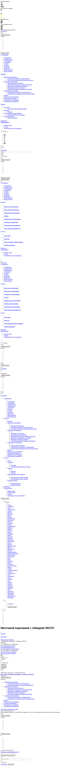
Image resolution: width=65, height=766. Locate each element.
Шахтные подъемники (10, 77)
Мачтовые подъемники (11, 81)
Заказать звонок (5, 35)
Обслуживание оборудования (12, 113)
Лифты (6, 95)
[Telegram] (4, 137)
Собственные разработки (11, 101)
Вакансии (7, 66)
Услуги (3, 104)
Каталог (3, 74)
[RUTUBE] (5, 136)
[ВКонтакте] (4, 134)
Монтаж (6, 110)
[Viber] (4, 140)
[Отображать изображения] (2, 21)
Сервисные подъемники (11, 90)
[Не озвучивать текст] (1, 28)
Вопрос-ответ (8, 125)
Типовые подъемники (10, 98)
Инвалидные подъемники (11, 97)
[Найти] (2, 154)
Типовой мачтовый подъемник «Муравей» (19, 89)
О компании (4, 55)
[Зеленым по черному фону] (1, 17)
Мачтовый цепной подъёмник (16, 87)
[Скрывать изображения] (1, 23)
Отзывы (6, 65)
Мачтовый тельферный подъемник (17, 86)
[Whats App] (4, 143)
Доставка (7, 107)
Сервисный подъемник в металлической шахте (21, 94)
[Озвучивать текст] (2, 26)
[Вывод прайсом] (3, 656)
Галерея (6, 63)
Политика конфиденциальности (10, 752)
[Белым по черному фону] (1, 12)
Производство (8, 59)
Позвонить (4, 764)
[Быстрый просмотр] (2, 670)
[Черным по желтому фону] (1, 16)
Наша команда (8, 71)
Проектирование (9, 116)
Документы (7, 62)
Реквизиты (7, 68)
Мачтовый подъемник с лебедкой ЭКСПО (19, 84)
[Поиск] (2, 147)
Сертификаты (8, 60)
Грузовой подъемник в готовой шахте (18, 78)
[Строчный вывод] (2, 656)
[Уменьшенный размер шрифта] (1, 3)
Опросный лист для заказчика (12, 128)
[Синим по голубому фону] (1, 14)
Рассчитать (11, 764)
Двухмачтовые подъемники (15, 83)
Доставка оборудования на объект (17, 108)
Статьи (6, 126)
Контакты (4, 121)
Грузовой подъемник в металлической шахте (20, 80)
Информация (5, 122)
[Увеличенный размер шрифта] (2, 7)
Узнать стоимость (5, 677)
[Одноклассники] (4, 139)
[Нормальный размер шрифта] (2, 4)
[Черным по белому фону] (1, 10)
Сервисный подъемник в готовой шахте (19, 92)
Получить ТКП (5, 53)
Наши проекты (8, 69)
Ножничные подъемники (11, 100)
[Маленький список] (1, 655)
